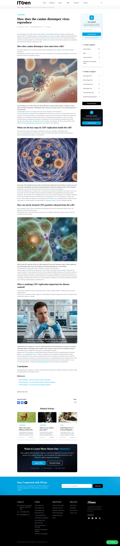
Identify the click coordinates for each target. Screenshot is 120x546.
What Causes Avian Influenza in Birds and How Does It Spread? (25, 429)
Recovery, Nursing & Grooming (40, 526)
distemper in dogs (50, 200)
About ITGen (73, 505)
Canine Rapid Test (39, 510)
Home (44, 2)
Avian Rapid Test (39, 505)
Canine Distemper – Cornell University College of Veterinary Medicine (37, 382)
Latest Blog (73, 508)
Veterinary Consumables (41, 533)
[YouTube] (96, 518)
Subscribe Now (92, 34)
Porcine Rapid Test (40, 520)
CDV (75, 402)
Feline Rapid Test (39, 513)
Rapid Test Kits (39, 523)
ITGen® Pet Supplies (57, 513)
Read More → (31, 437)
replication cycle (32, 352)
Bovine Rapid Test (39, 508)
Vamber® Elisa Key (57, 515)
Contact (85, 2)
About (53, 518)
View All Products (91, 103)
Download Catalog (54, 463)
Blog (60, 2)
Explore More (39, 463)
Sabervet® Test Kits (57, 508)
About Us (76, 2)
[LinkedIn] (92, 518)
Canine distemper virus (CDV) (46, 36)
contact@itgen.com (24, 514)
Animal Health (28, 7)
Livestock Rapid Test (40, 515)
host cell (28, 115)
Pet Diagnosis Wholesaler (41, 361)
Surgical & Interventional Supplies (41, 530)
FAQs (68, 2)
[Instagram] (99, 518)
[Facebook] (88, 518)
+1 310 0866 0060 (24, 512)
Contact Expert (92, 123)
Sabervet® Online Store (58, 510)
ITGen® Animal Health (58, 505)
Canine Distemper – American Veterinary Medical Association (35, 379)
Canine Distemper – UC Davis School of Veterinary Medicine (34, 384)
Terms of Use (73, 513)
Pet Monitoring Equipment (41, 518)
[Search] (101, 3)
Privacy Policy (73, 510)
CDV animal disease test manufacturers (31, 123)
